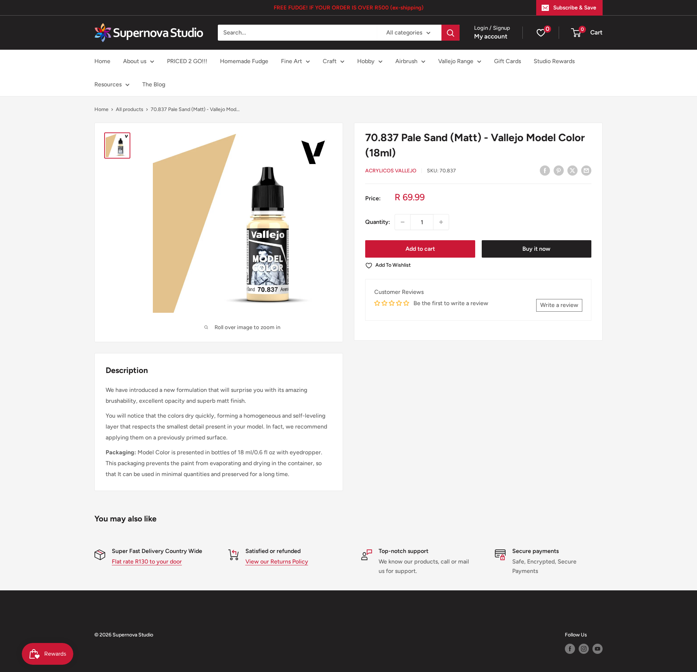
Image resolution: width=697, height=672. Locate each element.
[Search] (450, 33)
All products (129, 109)
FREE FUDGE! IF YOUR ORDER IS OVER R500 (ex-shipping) (349, 7)
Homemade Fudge (244, 61)
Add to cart (420, 248)
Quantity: (377, 221)
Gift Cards (507, 61)
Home (102, 61)
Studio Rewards (554, 61)
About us (134, 61)
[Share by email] (586, 170)
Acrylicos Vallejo (390, 171)
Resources (108, 84)
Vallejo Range (455, 61)
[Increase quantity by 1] (441, 222)
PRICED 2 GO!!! (187, 61)
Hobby (366, 61)
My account (491, 36)
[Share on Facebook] (545, 170)
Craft (330, 61)
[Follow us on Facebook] (570, 649)
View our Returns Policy (276, 561)
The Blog (153, 84)
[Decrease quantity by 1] (402, 222)
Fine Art (291, 61)
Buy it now (536, 248)
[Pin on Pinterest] (559, 170)
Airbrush (406, 61)
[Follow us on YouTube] (597, 649)
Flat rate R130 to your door (147, 561)
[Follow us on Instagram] (584, 649)
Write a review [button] (559, 305)
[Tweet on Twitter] (572, 170)
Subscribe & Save (574, 7)
